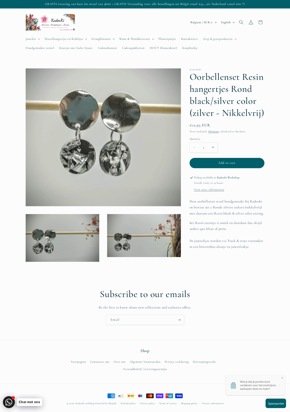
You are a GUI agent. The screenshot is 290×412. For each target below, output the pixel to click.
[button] (32, 38)
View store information (209, 189)
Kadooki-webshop (85, 403)
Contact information (213, 403)
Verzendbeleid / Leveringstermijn (145, 369)
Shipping (213, 131)
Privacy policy (147, 403)
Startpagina (78, 361)
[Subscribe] (179, 320)
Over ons (119, 361)
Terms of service (168, 403)
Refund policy (128, 403)
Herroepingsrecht (204, 361)
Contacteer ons (99, 361)
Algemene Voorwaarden (145, 361)
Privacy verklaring (177, 361)
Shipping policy (189, 403)
